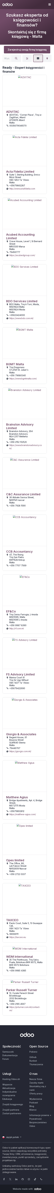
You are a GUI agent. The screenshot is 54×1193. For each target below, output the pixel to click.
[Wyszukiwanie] (16, 58)
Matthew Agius (17, 797)
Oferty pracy (35, 1093)
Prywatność (35, 1119)
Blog (31, 1106)
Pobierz (33, 1051)
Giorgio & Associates (21, 734)
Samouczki (8, 1051)
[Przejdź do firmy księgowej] (25, 90)
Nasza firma (35, 1079)
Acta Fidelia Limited (20, 171)
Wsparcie (7, 1084)
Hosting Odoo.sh (11, 1079)
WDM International (19, 956)
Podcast (33, 1102)
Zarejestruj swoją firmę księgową (27, 49)
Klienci (32, 1109)
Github (32, 1057)
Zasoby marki (36, 1082)
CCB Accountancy (19, 551)
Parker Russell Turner (21, 990)
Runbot (33, 1060)
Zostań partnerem (11, 1113)
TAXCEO (12, 920)
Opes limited (15, 860)
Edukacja (7, 1099)
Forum (5, 1059)
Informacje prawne (39, 1115)
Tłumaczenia (36, 1064)
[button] (49, 4)
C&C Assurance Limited (23, 494)
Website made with (23, 1189)
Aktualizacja (8, 1088)
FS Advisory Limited (20, 674)
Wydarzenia (35, 1099)
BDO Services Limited (21, 301)
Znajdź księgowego (12, 1104)
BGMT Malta (15, 364)
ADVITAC (12, 112)
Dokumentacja (10, 1055)
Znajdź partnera (10, 1109)
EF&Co (11, 611)
